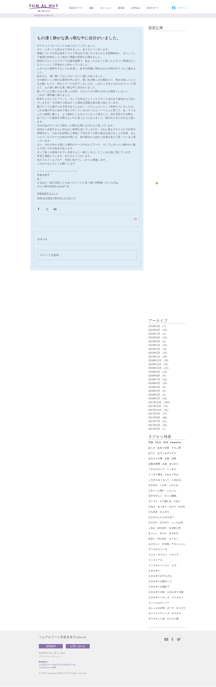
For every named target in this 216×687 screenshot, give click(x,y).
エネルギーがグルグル (160, 576)
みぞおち (173, 533)
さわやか (153, 485)
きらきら (173, 463)
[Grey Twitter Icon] (178, 639)
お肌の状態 (154, 463)
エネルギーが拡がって (160, 581)
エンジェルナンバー (159, 602)
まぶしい (153, 533)
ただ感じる (166, 501)
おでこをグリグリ (166, 453)
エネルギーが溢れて (159, 586)
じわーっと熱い (156, 490)
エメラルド (177, 597)
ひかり (172, 506)
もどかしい (154, 544)
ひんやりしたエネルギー (161, 517)
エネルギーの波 (175, 592)
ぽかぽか (162, 527)
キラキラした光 (156, 618)
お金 (164, 463)
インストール (155, 559)
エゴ (174, 565)
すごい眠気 (170, 495)
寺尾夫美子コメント (47, 193)
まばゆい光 (175, 527)
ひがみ (181, 506)
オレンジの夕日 (156, 608)
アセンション (178, 544)
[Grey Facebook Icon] (172, 639)
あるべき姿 (163, 447)
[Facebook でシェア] (38, 209)
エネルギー (154, 570)
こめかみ (176, 479)
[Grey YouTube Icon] (166, 639)
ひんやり (164, 511)
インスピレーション (159, 565)
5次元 (158, 442)
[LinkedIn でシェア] (55, 209)
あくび (151, 447)
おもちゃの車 (155, 458)
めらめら (162, 538)
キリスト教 (173, 618)
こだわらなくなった (159, 479)
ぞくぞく (153, 501)
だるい (177, 501)
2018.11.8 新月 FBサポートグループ (56, 198)
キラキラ (176, 613)
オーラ (170, 608)
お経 (173, 458)
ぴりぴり (164, 522)
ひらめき (153, 511)
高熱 (150, 442)
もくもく (173, 538)
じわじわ (173, 485)
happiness (175, 442)
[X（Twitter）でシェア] (46, 209)
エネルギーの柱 (156, 592)
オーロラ (180, 608)
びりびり (153, 522)
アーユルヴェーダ (157, 549)
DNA (165, 442)
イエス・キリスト (157, 554)
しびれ (163, 485)
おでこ (151, 453)
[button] (77, 8)
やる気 (165, 544)
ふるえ (151, 527)
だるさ (151, 506)
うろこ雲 (176, 447)
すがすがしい (155, 495)
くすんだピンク (156, 469)
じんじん (171, 490)
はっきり (162, 506)
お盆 (167, 458)
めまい (151, 538)
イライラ (174, 554)
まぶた (163, 533)
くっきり (171, 469)
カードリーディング (159, 613)
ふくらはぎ (177, 522)
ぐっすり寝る (155, 474)
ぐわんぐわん (172, 474)
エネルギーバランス (159, 597)
